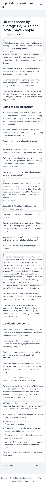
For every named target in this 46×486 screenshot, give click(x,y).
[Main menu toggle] (41, 5)
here (20, 452)
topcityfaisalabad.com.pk (18, 5)
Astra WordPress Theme (24, 481)
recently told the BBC (14, 237)
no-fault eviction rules (26, 380)
